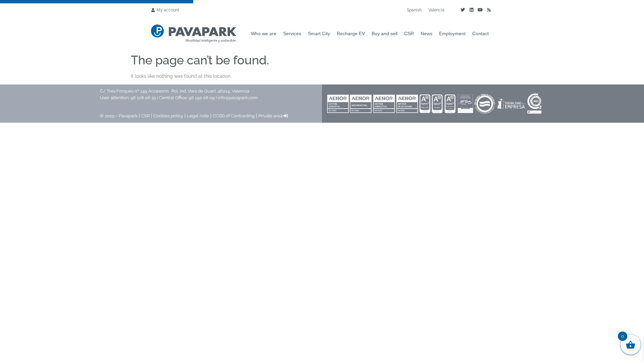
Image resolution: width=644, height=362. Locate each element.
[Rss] (488, 10)
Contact (480, 33)
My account (168, 10)
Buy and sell (384, 33)
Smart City (319, 33)
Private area (270, 115)
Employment (452, 33)
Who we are (263, 33)
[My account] (153, 10)
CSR (409, 33)
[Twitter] (462, 10)
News (426, 33)
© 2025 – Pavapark (119, 115)
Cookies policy (168, 115)
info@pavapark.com (238, 97)
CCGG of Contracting (234, 115)
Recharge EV (351, 33)
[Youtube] (480, 10)
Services (292, 33)
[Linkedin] (471, 10)
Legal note (198, 115)
